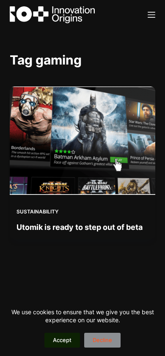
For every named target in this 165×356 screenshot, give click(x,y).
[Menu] (151, 15)
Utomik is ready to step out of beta (79, 227)
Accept (62, 340)
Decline (102, 340)
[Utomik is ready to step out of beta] (82, 140)
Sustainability (37, 211)
